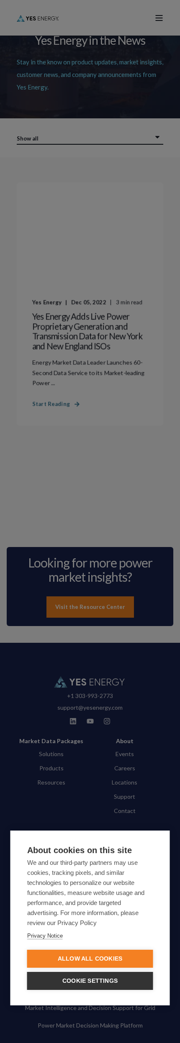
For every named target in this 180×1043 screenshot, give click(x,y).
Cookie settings (90, 981)
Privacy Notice (45, 936)
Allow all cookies (90, 959)
